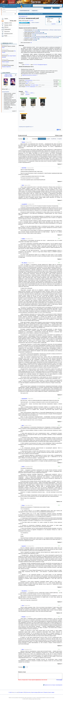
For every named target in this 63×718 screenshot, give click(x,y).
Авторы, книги (13, 20)
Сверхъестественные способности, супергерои (47, 37)
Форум (5, 35)
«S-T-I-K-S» (31, 20)
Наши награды (34, 692)
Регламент (21, 692)
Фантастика (35, 29)
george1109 (24, 398)
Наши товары (51, 692)
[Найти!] (61, 5)
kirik (23, 649)
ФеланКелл (24, 590)
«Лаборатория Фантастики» (34, 699)
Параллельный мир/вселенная (38, 33)
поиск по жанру (47, 7)
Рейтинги (6, 27)
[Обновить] (16, 75)
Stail (23, 185)
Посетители (7, 31)
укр (17, 692)
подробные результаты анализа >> (29, 75)
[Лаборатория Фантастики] (21, 6)
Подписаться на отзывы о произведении (53, 684)
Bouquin (23, 616)
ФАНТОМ (24, 167)
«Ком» (28, 81)
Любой (34, 40)
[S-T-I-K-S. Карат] (42, 105)
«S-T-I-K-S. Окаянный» (30, 86)
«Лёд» (26, 83)
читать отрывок (24, 22)
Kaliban (23, 238)
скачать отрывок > (35, 22)
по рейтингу (53, 138)
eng (13, 692)
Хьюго (3, 47)
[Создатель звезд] (5, 85)
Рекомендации (7, 29)
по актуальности (41, 138)
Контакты (28, 692)
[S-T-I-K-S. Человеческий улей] (23, 105)
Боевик (37, 31)
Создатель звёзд (8, 76)
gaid (23, 425)
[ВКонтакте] (57, 129)
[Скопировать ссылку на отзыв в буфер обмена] (21, 142)
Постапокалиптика (44, 29)
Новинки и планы (8, 22)
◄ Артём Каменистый (24, 10)
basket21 (24, 546)
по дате (48, 138)
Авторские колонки (8, 33)
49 (31, 42)
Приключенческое (39, 32)
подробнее (53, 23)
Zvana (23, 505)
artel (23, 605)
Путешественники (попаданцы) (39, 36)
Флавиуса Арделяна (6, 66)
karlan (23, 466)
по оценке (59, 138)
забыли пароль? (12, 4)
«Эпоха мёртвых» (29, 80)
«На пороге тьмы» (34, 85)
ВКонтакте (40, 692)
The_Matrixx (24, 262)
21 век (33, 35)
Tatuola (23, 142)
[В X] (60, 129)
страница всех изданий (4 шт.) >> (26, 126)
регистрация (5, 4)
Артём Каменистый (23, 16)
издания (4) (34, 10)
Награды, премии (8, 25)
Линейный (36, 38)
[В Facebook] (58, 129)
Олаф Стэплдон (8, 74)
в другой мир (50, 36)
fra (15, 692)
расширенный (56, 7)
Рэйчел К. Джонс (5, 61)
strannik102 (24, 204)
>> (10, 108)
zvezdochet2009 (5, 91)
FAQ (25, 692)
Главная (6, 18)
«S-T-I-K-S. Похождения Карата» (40, 64)
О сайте (10, 692)
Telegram (46, 692)
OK (14, 13)
